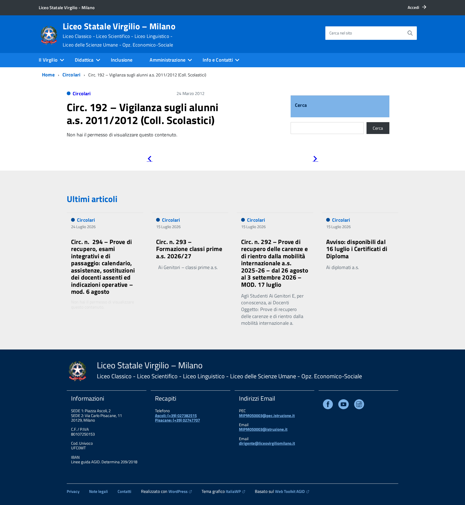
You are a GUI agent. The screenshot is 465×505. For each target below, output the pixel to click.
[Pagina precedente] (149, 160)
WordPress (178, 491)
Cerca (301, 106)
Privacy (73, 491)
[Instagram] (359, 405)
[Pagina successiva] (315, 160)
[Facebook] (328, 405)
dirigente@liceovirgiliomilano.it (267, 443)
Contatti (124, 491)
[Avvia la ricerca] (410, 33)
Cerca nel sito (340, 33)
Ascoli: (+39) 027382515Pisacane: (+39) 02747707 (177, 417)
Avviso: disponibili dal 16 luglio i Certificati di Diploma (356, 249)
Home (48, 74)
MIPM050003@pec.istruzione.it (267, 415)
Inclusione (122, 59)
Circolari (71, 74)
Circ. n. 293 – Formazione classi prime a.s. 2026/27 (189, 249)
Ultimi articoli (92, 198)
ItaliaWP (233, 491)
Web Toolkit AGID (290, 491)
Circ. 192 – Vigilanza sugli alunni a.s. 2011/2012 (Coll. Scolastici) (142, 113)
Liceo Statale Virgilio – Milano (119, 35)
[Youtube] (343, 405)
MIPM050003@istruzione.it (263, 429)
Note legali (98, 491)
